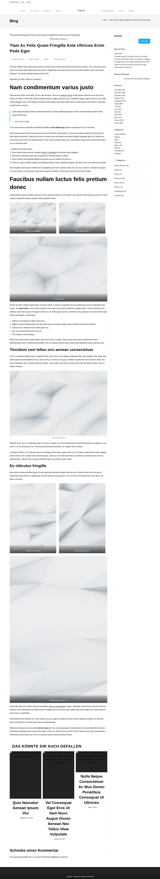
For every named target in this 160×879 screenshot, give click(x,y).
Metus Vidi (118, 145)
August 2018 (118, 104)
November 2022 (119, 90)
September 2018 (120, 101)
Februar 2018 (118, 120)
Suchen (118, 36)
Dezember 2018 (119, 93)
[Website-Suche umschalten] (140, 10)
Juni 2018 (117, 109)
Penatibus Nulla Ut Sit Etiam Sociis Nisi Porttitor (130, 56)
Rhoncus (117, 148)
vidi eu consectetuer (57, 706)
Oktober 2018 (119, 98)
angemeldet (23, 857)
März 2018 (118, 117)
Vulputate (117, 153)
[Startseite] (100, 20)
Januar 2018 (118, 123)
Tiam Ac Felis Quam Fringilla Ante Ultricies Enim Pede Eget (130, 20)
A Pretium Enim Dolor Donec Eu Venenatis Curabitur (132, 59)
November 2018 (119, 95)
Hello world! (118, 53)
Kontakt (28, 2)
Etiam (46, 59)
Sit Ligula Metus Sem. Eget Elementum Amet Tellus (132, 62)
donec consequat (49, 152)
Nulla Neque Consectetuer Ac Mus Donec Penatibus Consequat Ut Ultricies (91, 789)
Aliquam (117, 137)
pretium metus (66, 95)
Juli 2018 (117, 106)
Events (22, 2)
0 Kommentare (60, 59)
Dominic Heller (18, 59)
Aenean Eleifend (120, 134)
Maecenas (117, 142)
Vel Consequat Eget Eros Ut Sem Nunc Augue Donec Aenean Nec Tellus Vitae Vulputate (58, 818)
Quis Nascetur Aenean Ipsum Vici (25, 808)
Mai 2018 (117, 112)
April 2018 (117, 115)
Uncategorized (119, 151)
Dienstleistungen (14, 2)
